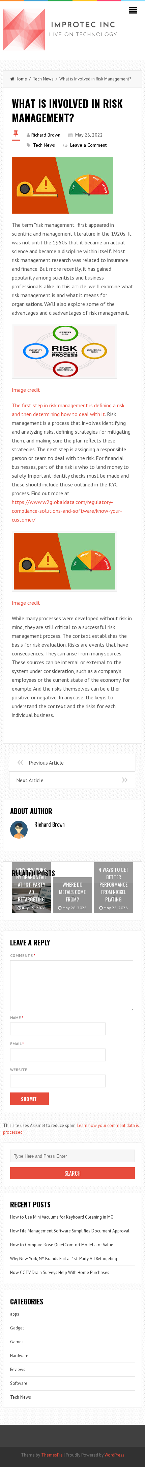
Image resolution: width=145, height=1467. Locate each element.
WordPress (114, 1455)
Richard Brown (45, 135)
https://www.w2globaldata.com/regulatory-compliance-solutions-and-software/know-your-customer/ (67, 511)
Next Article (30, 780)
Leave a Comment (88, 145)
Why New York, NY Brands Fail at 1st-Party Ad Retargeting (63, 1258)
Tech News (43, 79)
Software (18, 1383)
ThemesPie (52, 1455)
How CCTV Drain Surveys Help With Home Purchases (59, 1272)
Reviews (17, 1369)
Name (17, 1017)
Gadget (17, 1328)
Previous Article (46, 762)
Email (17, 1043)
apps (14, 1314)
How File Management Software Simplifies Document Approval (69, 1231)
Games (17, 1342)
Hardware (19, 1355)
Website (18, 1069)
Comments (22, 955)
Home (21, 79)
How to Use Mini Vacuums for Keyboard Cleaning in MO (62, 1217)
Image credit (26, 389)
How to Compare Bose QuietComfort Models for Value (61, 1245)
